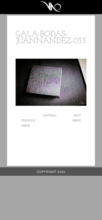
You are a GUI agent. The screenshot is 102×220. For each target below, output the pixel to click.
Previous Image (28, 122)
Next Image (76, 117)
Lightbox (49, 115)
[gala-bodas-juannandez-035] (51, 104)
